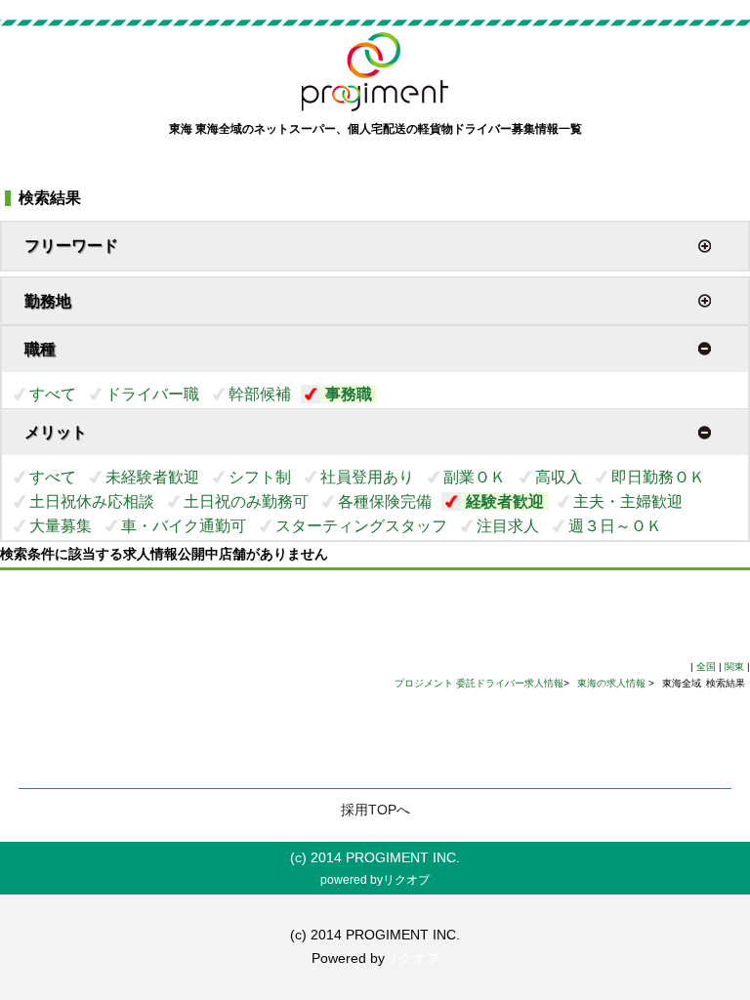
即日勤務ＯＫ (658, 477)
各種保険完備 (385, 501)
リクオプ (406, 880)
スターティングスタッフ (361, 526)
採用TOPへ (375, 809)
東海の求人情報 (612, 683)
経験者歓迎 (505, 501)
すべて (52, 394)
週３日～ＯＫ (615, 526)
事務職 (348, 394)
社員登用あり (367, 477)
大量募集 (60, 526)
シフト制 (260, 477)
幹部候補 (260, 394)
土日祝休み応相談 (91, 501)
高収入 (558, 477)
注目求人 (508, 526)
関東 (734, 666)
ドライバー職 (152, 394)
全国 (706, 666)
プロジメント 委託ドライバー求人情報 (479, 683)
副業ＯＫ (474, 477)
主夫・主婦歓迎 (628, 501)
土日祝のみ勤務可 (246, 501)
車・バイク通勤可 (183, 526)
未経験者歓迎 (152, 477)
